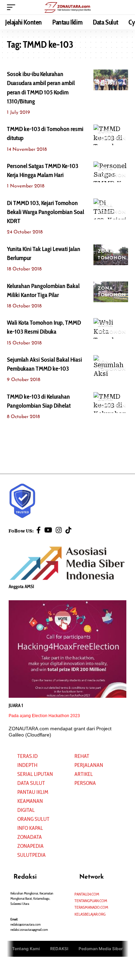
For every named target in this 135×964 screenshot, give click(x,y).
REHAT (81, 756)
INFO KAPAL (30, 828)
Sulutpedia (31, 855)
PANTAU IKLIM (32, 792)
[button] (13, 7)
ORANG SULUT (33, 819)
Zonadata (29, 837)
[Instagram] (59, 530)
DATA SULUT (31, 783)
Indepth (27, 765)
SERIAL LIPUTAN (35, 774)
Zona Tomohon (112, 135)
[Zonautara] (67, 7)
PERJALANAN (88, 765)
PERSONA (85, 783)
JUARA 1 (16, 705)
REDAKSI (59, 948)
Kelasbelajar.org (90, 914)
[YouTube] (48, 530)
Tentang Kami (26, 948)
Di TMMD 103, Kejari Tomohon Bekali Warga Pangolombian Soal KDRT (45, 212)
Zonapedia (30, 846)
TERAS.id (27, 756)
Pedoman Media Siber (101, 948)
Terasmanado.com (91, 907)
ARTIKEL (83, 774)
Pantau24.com (86, 894)
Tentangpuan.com (90, 900)
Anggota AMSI (21, 586)
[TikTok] (68, 530)
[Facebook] (39, 530)
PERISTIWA (112, 83)
